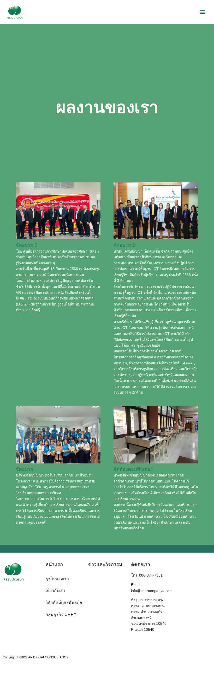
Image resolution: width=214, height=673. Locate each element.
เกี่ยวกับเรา (55, 590)
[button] (203, 12)
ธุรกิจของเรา (57, 578)
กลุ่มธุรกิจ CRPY (60, 614)
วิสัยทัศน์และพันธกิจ (63, 602)
